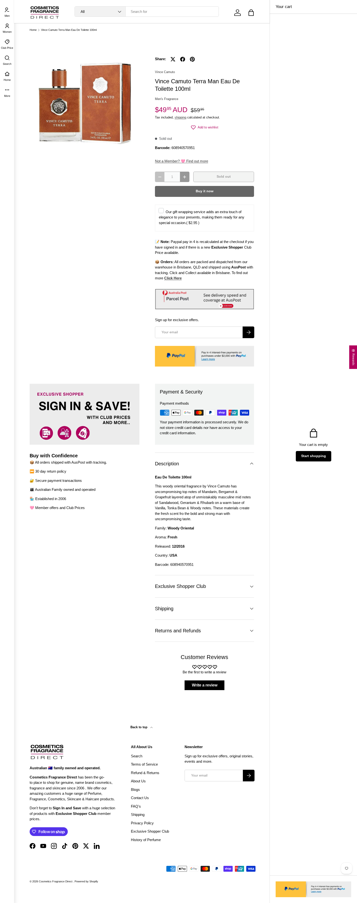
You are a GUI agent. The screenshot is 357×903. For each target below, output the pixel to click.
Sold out (224, 176)
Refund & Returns (145, 773)
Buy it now (204, 191)
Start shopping (313, 456)
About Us (138, 781)
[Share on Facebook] (182, 59)
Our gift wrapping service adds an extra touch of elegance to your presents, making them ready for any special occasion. (201, 217)
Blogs (135, 789)
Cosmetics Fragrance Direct (56, 881)
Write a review (204, 685)
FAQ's (136, 806)
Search (136, 756)
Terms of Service (144, 764)
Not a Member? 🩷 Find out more (181, 161)
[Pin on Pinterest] (192, 59)
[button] (251, 12)
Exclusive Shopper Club (150, 831)
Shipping (137, 814)
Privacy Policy (142, 823)
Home (33, 30)
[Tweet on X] (173, 59)
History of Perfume (146, 840)
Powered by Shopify (86, 881)
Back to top (139, 727)
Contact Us (140, 798)
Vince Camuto (165, 72)
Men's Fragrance (166, 99)
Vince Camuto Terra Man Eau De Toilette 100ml (69, 30)
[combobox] (147, 12)
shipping (180, 117)
